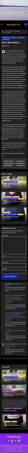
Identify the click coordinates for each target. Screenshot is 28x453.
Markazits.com (13, 25)
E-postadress (6, 262)
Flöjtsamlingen (17, 283)
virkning (20, 181)
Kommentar (5, 235)
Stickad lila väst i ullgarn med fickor (14, 201)
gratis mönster (7, 196)
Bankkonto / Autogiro (10, 410)
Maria (6, 330)
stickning (20, 198)
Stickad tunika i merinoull (10, 216)
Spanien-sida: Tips (17, 408)
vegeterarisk (6, 39)
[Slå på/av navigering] (2, 24)
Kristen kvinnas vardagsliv (9, 37)
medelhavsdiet (21, 37)
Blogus (14, 448)
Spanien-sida (7, 390)
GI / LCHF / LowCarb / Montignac (14, 450)
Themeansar (21, 448)
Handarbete (7, 179)
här (3, 155)
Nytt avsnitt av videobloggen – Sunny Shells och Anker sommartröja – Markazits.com (15, 297)
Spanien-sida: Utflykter (10, 391)
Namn (4, 256)
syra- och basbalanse (16, 52)
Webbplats (4, 269)
